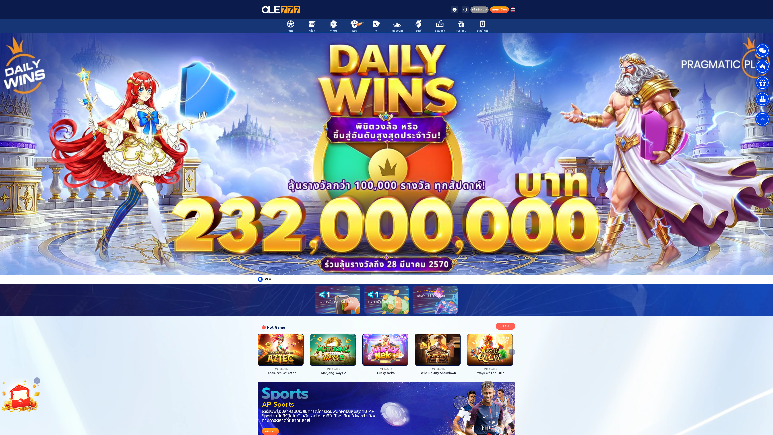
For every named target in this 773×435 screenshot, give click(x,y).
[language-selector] (513, 9)
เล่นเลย (281, 350)
